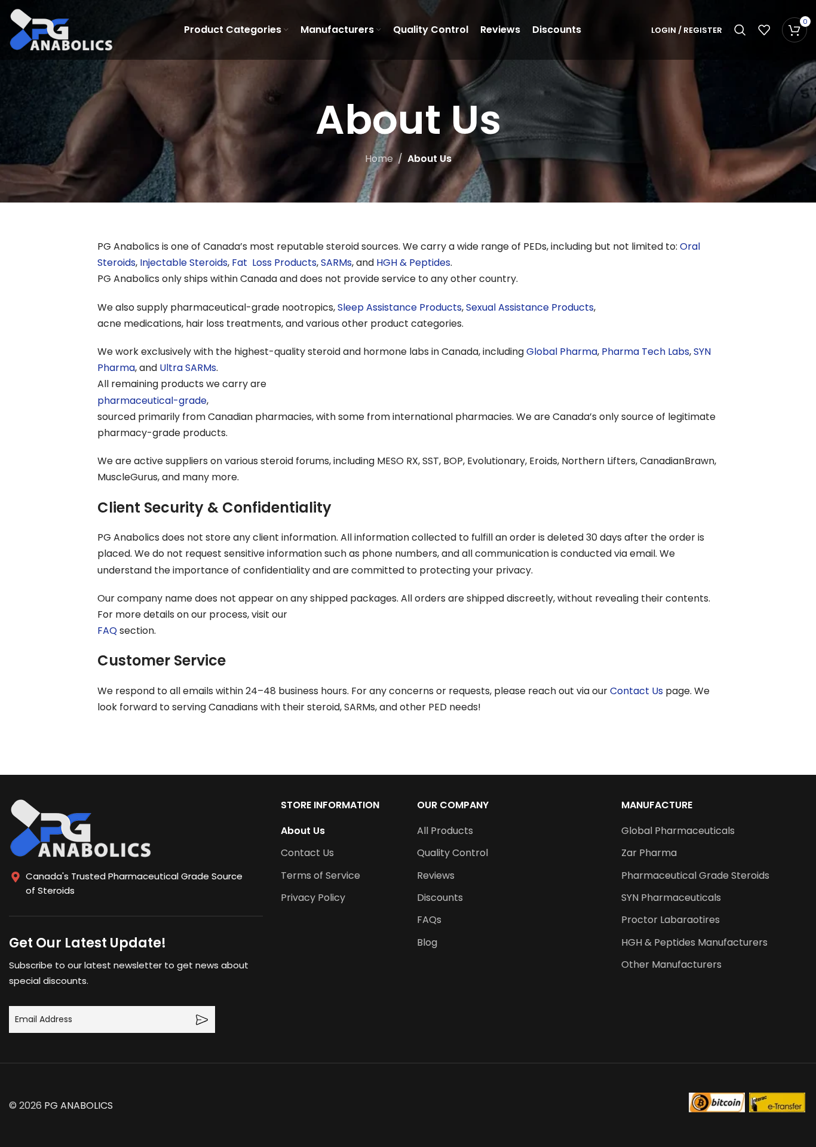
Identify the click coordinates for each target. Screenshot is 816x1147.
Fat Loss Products (274, 262)
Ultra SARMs (187, 368)
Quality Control (452, 853)
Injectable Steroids (184, 262)
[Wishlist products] (764, 30)
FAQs (429, 920)
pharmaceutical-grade (152, 400)
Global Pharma (561, 351)
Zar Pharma (649, 853)
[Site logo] (61, 29)
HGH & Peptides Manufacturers (694, 942)
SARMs (336, 262)
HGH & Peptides (413, 262)
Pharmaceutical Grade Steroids (695, 875)
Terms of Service (320, 875)
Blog (427, 942)
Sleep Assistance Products (400, 307)
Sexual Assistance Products (530, 307)
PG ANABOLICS (78, 1105)
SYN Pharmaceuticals (671, 897)
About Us (303, 831)
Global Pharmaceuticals (678, 831)
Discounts (440, 897)
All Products (445, 831)
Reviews (436, 875)
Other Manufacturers (671, 964)
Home (379, 158)
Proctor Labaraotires (670, 920)
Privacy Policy (313, 897)
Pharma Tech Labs (645, 351)
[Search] (740, 30)
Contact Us (636, 691)
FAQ (107, 630)
